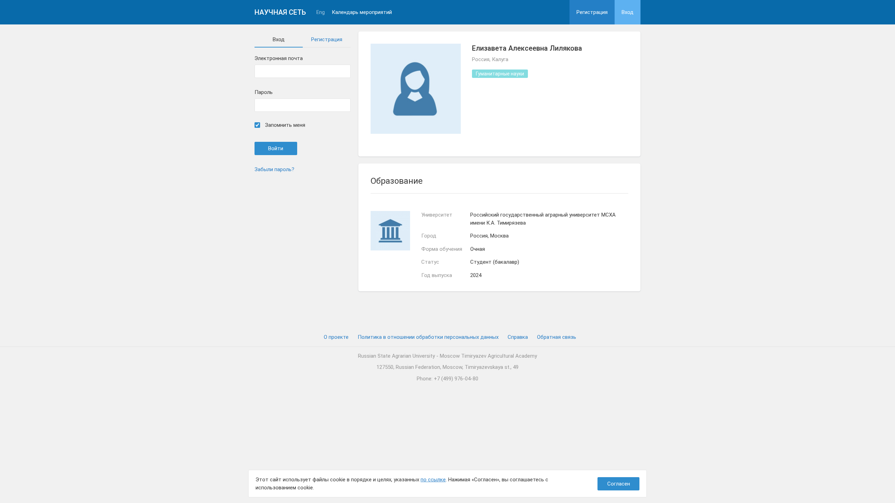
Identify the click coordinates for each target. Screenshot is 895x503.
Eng (320, 12)
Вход (627, 12)
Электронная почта (279, 58)
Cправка (518, 337)
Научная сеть (280, 12)
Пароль (264, 92)
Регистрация (592, 12)
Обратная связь (556, 337)
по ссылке (433, 479)
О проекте (336, 337)
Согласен (618, 484)
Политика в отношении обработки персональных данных (428, 337)
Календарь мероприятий (362, 12)
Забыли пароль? (274, 169)
